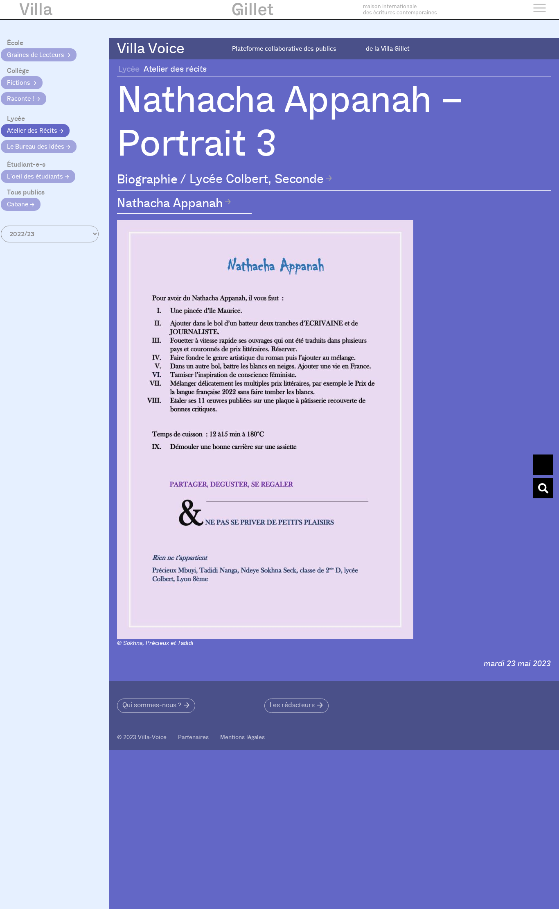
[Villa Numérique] (543, 488)
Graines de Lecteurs (36, 55)
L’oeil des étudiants (36, 176)
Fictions (19, 83)
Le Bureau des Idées (36, 146)
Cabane (18, 204)
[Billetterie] (543, 464)
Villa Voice (151, 48)
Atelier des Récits (33, 131)
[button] (156, 706)
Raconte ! (21, 99)
